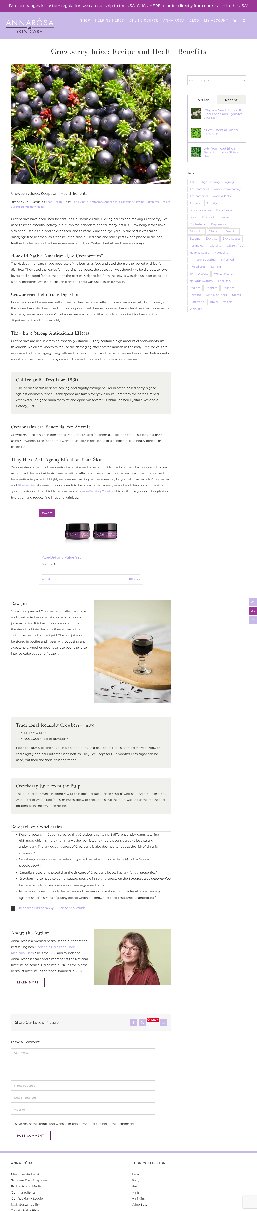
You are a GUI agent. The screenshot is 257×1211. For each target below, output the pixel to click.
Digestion (127, 201)
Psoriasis (224, 280)
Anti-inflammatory (91, 201)
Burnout (208, 217)
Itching (216, 266)
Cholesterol (198, 224)
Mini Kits (138, 1198)
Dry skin (231, 231)
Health (58, 201)
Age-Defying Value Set (61, 557)
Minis (136, 1192)
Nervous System (201, 280)
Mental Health (224, 273)
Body (135, 1180)
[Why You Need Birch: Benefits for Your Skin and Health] (196, 149)
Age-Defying (211, 182)
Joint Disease (199, 273)
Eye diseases (231, 238)
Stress (236, 294)
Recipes (165, 201)
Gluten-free (153, 201)
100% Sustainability (25, 1204)
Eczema (195, 238)
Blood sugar (225, 210)
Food (49, 201)
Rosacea (229, 287)
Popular (202, 99)
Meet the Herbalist (25, 1174)
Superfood (17, 206)
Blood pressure (200, 210)
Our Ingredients (23, 1192)
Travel (214, 301)
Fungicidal (197, 245)
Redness (211, 287)
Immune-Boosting (203, 259)
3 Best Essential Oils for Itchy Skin (221, 132)
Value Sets (139, 1204)
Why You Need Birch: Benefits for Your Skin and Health (223, 152)
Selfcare (195, 294)
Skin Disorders (216, 294)
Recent (231, 99)
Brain (193, 217)
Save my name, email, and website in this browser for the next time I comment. (75, 1124)
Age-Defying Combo (97, 491)
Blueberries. (27, 485)
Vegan (29, 206)
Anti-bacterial (199, 189)
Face (135, 1174)
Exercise (211, 238)
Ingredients (198, 266)
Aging (75, 201)
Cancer (224, 217)
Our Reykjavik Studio (27, 1198)
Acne (193, 182)
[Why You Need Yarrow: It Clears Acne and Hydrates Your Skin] (196, 111)
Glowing (139, 201)
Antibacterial (199, 196)
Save (154, 1020)
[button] (244, 20)
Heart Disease (199, 252)
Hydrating (221, 252)
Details (136, 579)
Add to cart (52, 579)
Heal (135, 1186)
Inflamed (227, 259)
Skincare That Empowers (30, 1180)
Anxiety (212, 203)
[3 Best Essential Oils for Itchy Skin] (196, 131)
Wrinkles (39, 206)
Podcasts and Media (26, 1186)
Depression (219, 224)
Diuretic (214, 231)
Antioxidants (112, 201)
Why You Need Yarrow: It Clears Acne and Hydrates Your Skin (223, 114)
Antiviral (195, 203)
